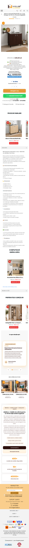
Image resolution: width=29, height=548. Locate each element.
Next (27, 39)
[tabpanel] (14, 38)
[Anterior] (8, 369)
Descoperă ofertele (14, 451)
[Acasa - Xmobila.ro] (14, 6)
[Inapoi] (1, 14)
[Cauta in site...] (27, 10)
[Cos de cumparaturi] (24, 10)
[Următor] (20, 369)
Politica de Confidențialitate (15, 496)
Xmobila (14, 17)
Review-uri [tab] (5, 290)
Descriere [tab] (4, 147)
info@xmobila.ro (15, 507)
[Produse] (2, 11)
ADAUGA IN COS (14, 143)
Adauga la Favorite (8, 104)
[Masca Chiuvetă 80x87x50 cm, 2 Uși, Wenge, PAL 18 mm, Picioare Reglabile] (14, 38)
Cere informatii (20, 104)
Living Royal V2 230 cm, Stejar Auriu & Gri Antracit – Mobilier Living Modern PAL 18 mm (21, 394)
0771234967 (15, 503)
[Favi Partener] (19, 545)
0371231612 (15, 505)
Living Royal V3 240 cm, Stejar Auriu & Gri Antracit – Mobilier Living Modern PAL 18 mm (7, 394)
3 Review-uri (17, 18)
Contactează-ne (15, 447)
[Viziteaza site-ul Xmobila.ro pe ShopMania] (8, 544)
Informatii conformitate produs (10, 286)
